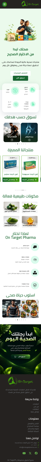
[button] (4, 4)
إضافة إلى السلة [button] (28, 180)
